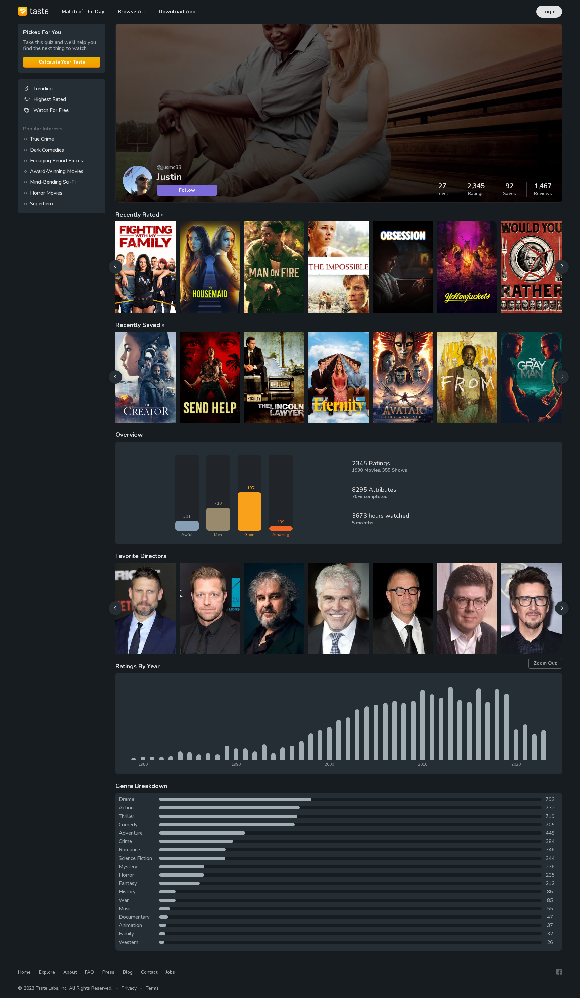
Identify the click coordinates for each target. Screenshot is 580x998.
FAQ (89, 972)
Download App (177, 11)
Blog (128, 972)
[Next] (562, 267)
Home (24, 972)
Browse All (131, 11)
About (70, 972)
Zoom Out (545, 663)
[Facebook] (559, 971)
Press (108, 972)
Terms (152, 988)
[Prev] (115, 267)
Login (549, 11)
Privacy (129, 988)
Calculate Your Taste (62, 62)
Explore (47, 972)
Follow (187, 190)
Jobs (170, 972)
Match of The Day (83, 11)
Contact (149, 972)
